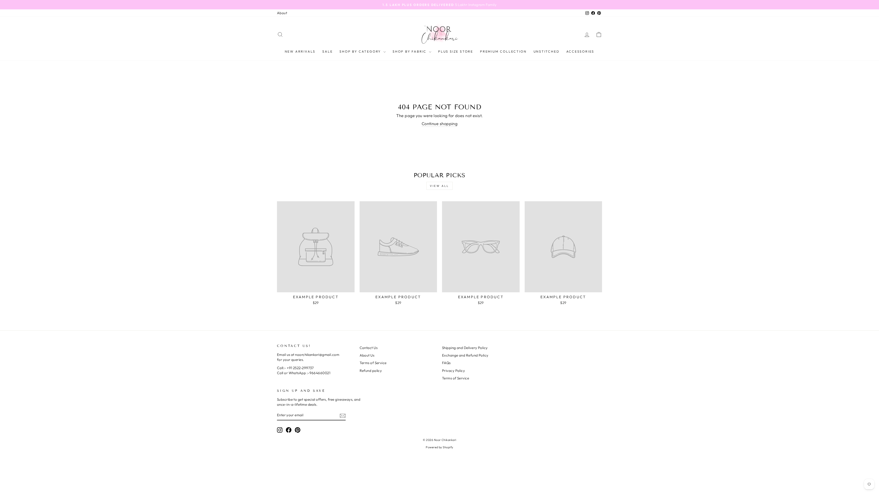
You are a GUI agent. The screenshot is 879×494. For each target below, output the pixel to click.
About (282, 13)
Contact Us (369, 348)
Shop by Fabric (410, 51)
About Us (367, 355)
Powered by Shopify (439, 447)
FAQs (446, 363)
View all (439, 186)
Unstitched (546, 51)
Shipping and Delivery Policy (465, 348)
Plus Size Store (455, 51)
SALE (327, 51)
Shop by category (360, 51)
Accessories (580, 51)
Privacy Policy (453, 370)
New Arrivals (300, 51)
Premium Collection (503, 51)
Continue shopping (440, 123)
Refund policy (371, 370)
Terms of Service (373, 363)
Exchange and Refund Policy (465, 355)
